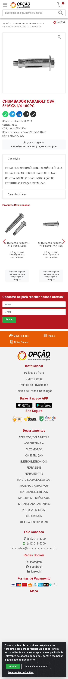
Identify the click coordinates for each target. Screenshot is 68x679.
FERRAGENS (34, 467)
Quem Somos (34, 378)
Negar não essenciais (36, 666)
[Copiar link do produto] (33, 114)
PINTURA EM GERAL (34, 510)
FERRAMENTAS (34, 473)
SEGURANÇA (34, 516)
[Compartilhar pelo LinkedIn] (19, 114)
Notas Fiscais (21, 342)
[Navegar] (4, 241)
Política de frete (34, 372)
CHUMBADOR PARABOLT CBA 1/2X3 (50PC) (17, 245)
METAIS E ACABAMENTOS (34, 504)
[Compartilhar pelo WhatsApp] (5, 114)
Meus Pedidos (21, 336)
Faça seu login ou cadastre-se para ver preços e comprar (34, 144)
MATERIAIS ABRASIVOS (34, 485)
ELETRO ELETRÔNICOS (34, 461)
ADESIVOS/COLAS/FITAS (34, 437)
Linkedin (36, 571)
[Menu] (5, 5)
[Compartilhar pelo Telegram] (12, 114)
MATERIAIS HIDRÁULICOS (34, 497)
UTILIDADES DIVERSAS (34, 522)
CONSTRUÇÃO (34, 455)
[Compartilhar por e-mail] (26, 114)
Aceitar (13, 666)
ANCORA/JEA (17, 135)
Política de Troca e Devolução (34, 391)
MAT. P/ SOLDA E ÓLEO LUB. (34, 479)
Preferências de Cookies (21, 672)
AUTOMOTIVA (34, 449)
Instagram (36, 562)
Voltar (60, 22)
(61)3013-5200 (36, 543)
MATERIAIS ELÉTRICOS (34, 491)
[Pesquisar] (61, 13)
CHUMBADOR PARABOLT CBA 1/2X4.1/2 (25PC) (51, 245)
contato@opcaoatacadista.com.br (36, 548)
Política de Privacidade (34, 384)
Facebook (36, 566)
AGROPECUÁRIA (34, 443)
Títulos (51, 336)
